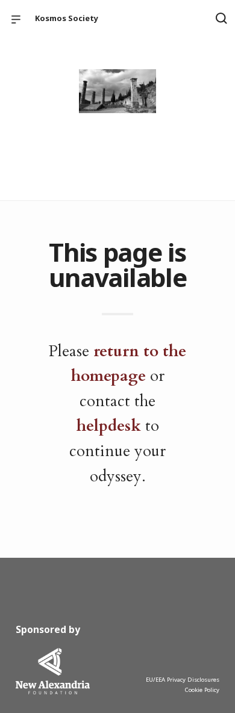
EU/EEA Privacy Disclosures (182, 680)
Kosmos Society (66, 18)
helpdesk (109, 425)
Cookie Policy (201, 690)
